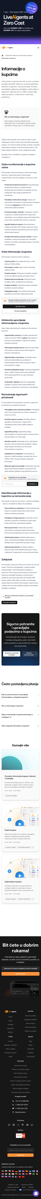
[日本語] (13, 1174)
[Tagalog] (16, 1177)
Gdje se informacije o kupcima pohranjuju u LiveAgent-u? (17, 716)
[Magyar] (6, 1174)
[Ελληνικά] (20, 1171)
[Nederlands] (23, 1174)
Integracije (10, 1028)
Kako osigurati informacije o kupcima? (15, 726)
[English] (23, 1171)
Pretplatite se (32, 484)
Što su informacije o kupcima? (12, 706)
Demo (10, 1017)
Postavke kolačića (10, 1190)
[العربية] (3, 1171)
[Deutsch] (16, 1171)
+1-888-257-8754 (21, 1105)
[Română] (37, 1174)
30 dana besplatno (20, 311)
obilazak (10, 1032)
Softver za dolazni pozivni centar (20, 1081)
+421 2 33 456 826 (22, 1101)
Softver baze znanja (20, 1065)
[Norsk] (27, 1174)
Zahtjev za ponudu (30, 1031)
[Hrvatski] (3, 1174)
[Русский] (3, 1177)
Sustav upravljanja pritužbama (20, 1084)
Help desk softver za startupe (20, 1092)
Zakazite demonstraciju (29, 654)
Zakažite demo (20, 974)
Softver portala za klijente (20, 1088)
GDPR (23, 1187)
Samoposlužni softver (20, 1077)
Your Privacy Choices (29, 1190)
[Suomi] (33, 1171)
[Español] (27, 1171)
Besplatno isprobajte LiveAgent (11, 654)
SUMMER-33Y (8, 30)
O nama (10, 1041)
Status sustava (30, 1023)
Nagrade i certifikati (10, 1045)
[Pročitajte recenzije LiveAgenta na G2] (20, 1135)
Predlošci (30, 1052)
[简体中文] (23, 1177)
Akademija (30, 1049)
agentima (16, 205)
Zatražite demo (20, 306)
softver (24, 338)
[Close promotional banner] (39, 2)
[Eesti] (30, 1171)
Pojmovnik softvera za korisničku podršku (19, 55)
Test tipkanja (31, 1056)
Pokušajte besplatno (9, 602)
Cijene (10, 1020)
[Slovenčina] (6, 1177)
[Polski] (30, 1174)
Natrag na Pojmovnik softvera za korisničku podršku (19, 596)
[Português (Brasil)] (33, 1174)
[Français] (37, 1171)
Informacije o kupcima (9, 58)
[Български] (6, 1171)
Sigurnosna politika (27, 1184)
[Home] (2, 55)
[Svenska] (13, 1177)
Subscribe (20, 1155)
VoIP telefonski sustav (20, 1073)
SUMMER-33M (16, 28)
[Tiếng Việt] (20, 1177)
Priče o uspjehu (10, 1049)
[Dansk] (13, 1171)
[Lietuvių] (16, 1174)
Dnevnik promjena (30, 1027)
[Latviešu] (20, 1174)
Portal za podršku (30, 1015)
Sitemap (31, 1187)
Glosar (31, 1045)
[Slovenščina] (9, 1177)
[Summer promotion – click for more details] (20, 22)
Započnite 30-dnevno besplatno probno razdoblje (20, 968)
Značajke (10, 1024)
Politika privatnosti (13, 1187)
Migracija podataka (31, 1019)
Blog (30, 1041)
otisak (10, 1056)
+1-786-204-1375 (21, 1108)
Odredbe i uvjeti (13, 1184)
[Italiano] (9, 1174)
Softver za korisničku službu (20, 1069)
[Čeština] (9, 1171)
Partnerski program (10, 1052)
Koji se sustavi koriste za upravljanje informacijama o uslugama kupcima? (15, 696)
